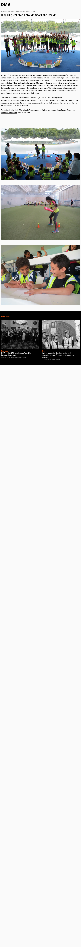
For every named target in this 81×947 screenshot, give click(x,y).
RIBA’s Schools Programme (27, 110)
